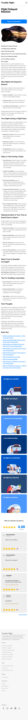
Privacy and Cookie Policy (7, 665)
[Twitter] (11, 708)
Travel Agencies (5, 686)
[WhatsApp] (19, 708)
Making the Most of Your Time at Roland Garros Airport (13, 53)
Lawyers (3, 690)
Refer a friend (5, 688)
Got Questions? (5, 677)
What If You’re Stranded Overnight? (9, 56)
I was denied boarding (6, 652)
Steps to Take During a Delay (7, 51)
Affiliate (3, 683)
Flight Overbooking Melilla (10, 359)
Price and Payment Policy (7, 670)
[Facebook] (3, 708)
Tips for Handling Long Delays (8, 59)
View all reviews (23, 614)
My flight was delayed (6, 647)
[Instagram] (7, 708)
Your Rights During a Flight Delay (8, 48)
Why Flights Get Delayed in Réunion (9, 46)
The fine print (5, 668)
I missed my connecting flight (8, 650)
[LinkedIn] (15, 708)
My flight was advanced (7, 656)
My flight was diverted (6, 659)
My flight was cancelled (7, 645)
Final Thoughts (4, 61)
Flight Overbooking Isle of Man (11, 357)
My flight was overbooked (7, 654)
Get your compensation (14, 21)
